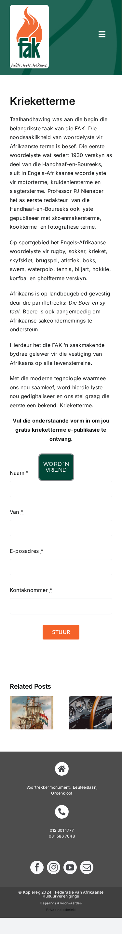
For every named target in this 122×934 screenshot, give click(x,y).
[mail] (86, 867)
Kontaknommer (31, 590)
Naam (19, 472)
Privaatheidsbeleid (60, 910)
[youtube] (70, 867)
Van (16, 512)
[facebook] (37, 867)
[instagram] (53, 867)
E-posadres (26, 551)
